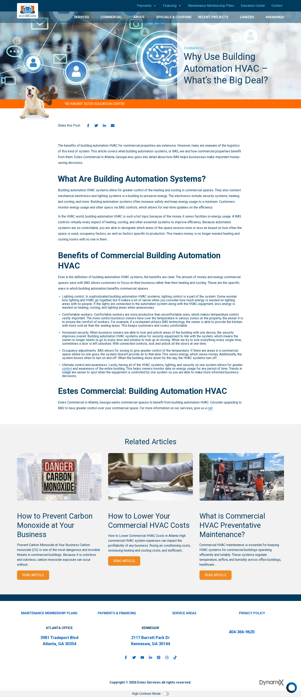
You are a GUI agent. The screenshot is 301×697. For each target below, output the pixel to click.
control (67, 369)
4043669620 (275, 17)
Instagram (167, 657)
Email (113, 125)
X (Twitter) (134, 657)
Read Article (33, 575)
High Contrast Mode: (146, 694)
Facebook (88, 125)
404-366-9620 (242, 631)
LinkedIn (104, 125)
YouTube (142, 657)
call (210, 408)
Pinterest (159, 657)
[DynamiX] (271, 682)
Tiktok (175, 657)
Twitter (96, 125)
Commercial (194, 48)
